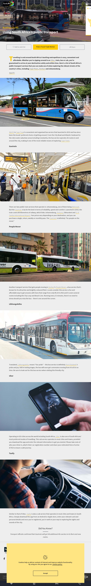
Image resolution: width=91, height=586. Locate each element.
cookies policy (57, 564)
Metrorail (75, 207)
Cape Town (34, 69)
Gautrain (18, 210)
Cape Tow (19, 132)
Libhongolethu (23, 364)
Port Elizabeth (71, 364)
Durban (42, 69)
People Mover (61, 287)
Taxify (29, 514)
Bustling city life (10, 27)
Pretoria (60, 212)
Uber (53, 60)
